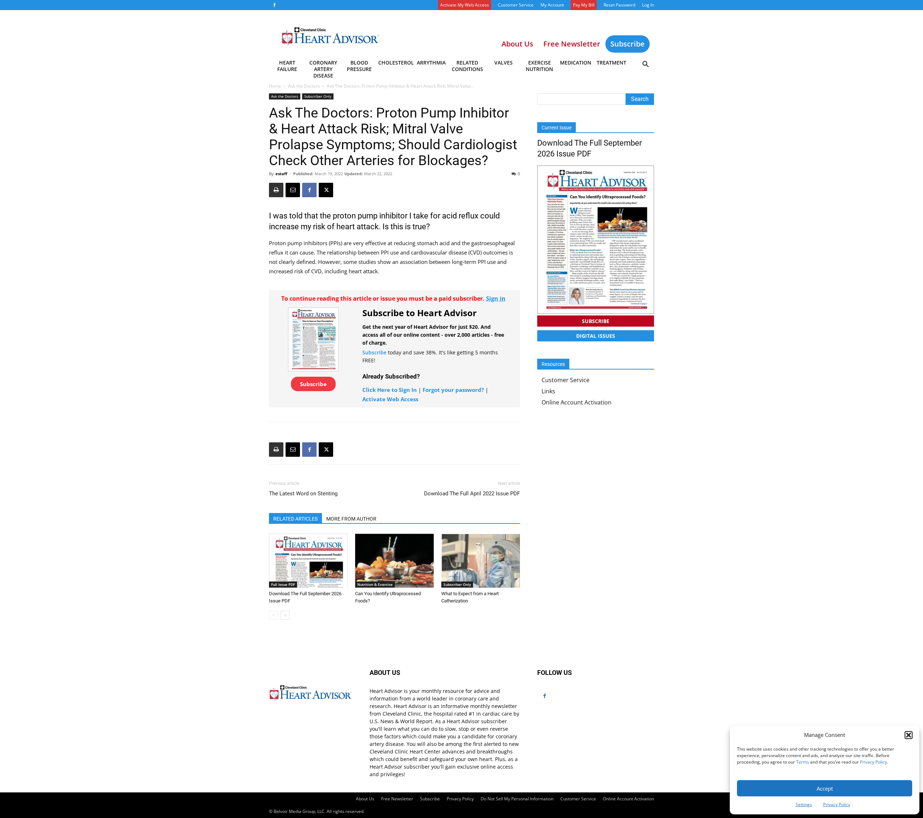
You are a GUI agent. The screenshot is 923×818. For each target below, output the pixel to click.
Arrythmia (431, 62)
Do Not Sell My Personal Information (517, 799)
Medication (575, 62)
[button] (908, 735)
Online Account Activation (576, 402)
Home (275, 86)
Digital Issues (595, 335)
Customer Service (516, 5)
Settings (804, 804)
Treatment (611, 62)
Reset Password (619, 5)
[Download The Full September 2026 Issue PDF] (308, 561)
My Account (552, 5)
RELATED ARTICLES (295, 519)
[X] (326, 190)
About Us (365, 799)
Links (548, 391)
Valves (503, 62)
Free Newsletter (397, 799)
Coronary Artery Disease (323, 67)
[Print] (276, 190)
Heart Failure (287, 65)
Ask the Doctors (304, 86)
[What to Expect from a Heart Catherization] (480, 561)
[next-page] (285, 615)
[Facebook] (274, 5)
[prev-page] (273, 615)
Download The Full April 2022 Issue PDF (472, 493)
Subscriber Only (317, 96)
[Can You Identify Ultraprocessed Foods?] (394, 561)
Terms (802, 762)
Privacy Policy (873, 762)
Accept (825, 788)
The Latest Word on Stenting (303, 493)
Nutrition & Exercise (375, 584)
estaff (281, 173)
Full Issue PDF (283, 584)
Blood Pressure (359, 65)
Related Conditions (467, 65)
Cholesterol (395, 62)
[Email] (293, 190)
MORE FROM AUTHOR (351, 519)
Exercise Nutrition (539, 65)
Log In (648, 5)
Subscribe (627, 44)
